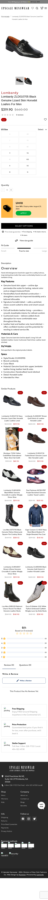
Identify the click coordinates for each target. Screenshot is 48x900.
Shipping (4, 817)
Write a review (26, 680)
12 (9, 172)
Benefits (24, 806)
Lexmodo (40, 875)
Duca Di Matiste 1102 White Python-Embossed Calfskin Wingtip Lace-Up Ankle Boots (36, 608)
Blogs (23, 802)
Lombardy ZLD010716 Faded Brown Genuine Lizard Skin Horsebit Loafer (36, 455)
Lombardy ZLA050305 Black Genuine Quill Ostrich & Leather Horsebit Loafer (35, 569)
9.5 (28, 153)
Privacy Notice (6, 831)
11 (9, 166)
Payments (5, 828)
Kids (2, 802)
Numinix (22, 875)
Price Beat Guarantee (9, 824)
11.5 (28, 166)
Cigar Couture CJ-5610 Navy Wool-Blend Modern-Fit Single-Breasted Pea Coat (36, 532)
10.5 (27, 159)
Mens (3, 795)
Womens (4, 799)
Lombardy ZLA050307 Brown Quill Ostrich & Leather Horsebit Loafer (36, 418)
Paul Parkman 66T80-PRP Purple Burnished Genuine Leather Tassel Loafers (36, 492)
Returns (4, 821)
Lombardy (9, 92)
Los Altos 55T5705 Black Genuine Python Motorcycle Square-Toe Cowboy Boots (12, 532)
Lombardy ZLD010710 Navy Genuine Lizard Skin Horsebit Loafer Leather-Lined (12, 418)
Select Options (24, 226)
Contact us (25, 799)
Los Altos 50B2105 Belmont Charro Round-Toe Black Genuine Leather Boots (12, 608)
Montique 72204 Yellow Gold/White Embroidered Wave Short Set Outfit (12, 455)
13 (27, 172)
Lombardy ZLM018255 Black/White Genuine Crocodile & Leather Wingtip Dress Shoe (12, 493)
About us (24, 795)
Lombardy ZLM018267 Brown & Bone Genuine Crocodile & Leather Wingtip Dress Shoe (12, 570)
